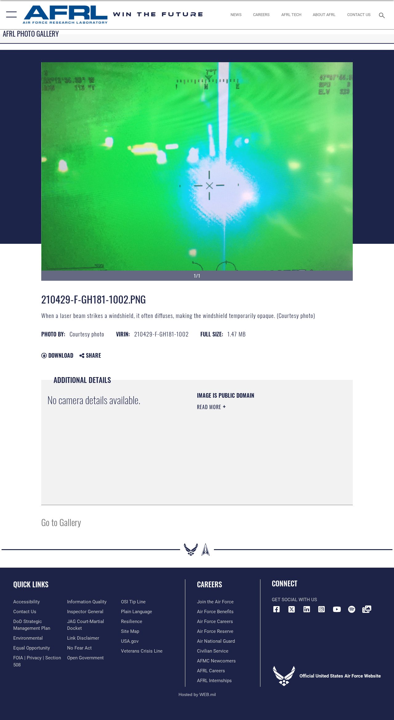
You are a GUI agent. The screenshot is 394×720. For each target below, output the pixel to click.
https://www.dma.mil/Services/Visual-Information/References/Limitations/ (252, 459)
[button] (10, 14)
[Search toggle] (383, 14)
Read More (210, 407)
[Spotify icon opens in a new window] (351, 609)
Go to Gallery (61, 522)
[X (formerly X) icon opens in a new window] (291, 609)
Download (60, 355)
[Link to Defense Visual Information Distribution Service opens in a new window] (366, 609)
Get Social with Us (294, 599)
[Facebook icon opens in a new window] (276, 609)
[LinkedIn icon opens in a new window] (306, 609)
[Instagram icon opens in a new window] (321, 609)
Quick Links (30, 584)
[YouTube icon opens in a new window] (336, 609)
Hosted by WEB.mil (197, 694)
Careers (209, 584)
